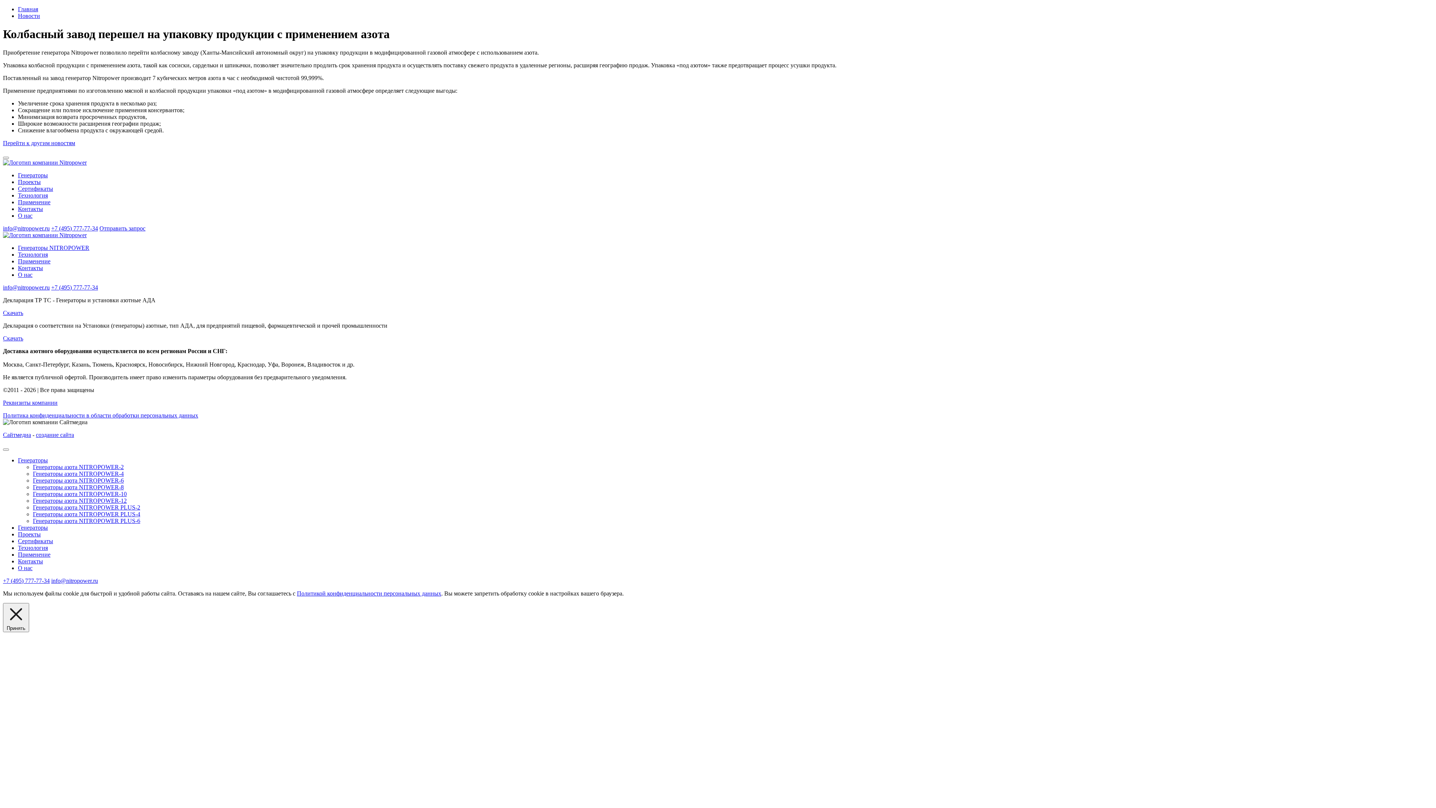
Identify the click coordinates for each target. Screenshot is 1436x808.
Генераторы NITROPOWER (53, 248)
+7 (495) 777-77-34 (74, 228)
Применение (34, 202)
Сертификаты (35, 189)
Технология (33, 195)
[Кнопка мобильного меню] (6, 158)
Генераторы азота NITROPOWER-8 (78, 487)
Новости (29, 16)
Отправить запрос (122, 228)
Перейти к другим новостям (39, 143)
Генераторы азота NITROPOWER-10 (80, 494)
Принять (16, 628)
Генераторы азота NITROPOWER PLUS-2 (86, 507)
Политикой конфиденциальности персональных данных (369, 593)
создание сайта (55, 435)
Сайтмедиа (17, 435)
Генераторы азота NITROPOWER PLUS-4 (86, 514)
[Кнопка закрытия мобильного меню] (6, 450)
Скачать (13, 313)
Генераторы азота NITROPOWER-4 (78, 474)
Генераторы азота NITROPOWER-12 (80, 501)
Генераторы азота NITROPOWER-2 (78, 467)
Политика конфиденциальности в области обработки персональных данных (100, 415)
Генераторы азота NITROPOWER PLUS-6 (86, 521)
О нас (25, 215)
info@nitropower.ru (26, 228)
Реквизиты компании (30, 403)
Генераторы (33, 175)
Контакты (30, 209)
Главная (28, 9)
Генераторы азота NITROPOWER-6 (78, 480)
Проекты (29, 182)
